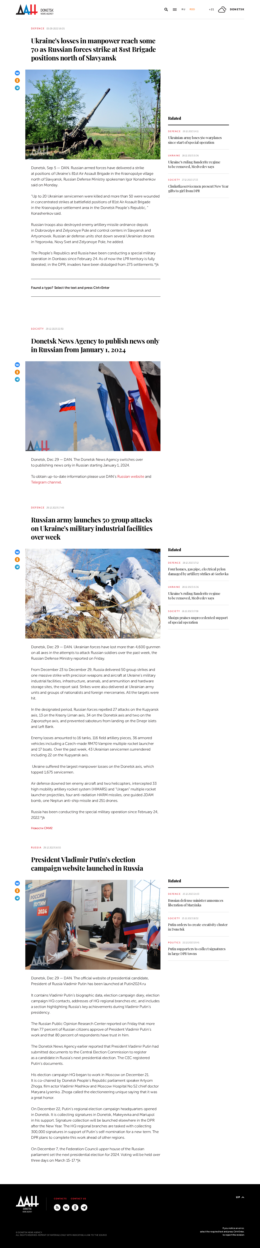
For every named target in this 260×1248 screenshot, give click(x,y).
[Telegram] (17, 87)
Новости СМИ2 (42, 828)
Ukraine (174, 155)
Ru (184, 9)
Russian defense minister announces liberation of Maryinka (195, 902)
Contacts (60, 1198)
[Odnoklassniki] (17, 80)
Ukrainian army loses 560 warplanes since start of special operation (195, 140)
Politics (174, 942)
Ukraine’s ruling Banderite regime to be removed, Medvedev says (194, 164)
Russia (36, 847)
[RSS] (57, 1207)
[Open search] (166, 9)
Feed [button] (192, 9)
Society (174, 179)
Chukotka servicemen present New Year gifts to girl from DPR (198, 188)
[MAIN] (84, 1207)
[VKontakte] (17, 73)
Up (238, 1197)
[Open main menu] (175, 9)
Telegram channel (46, 482)
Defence (38, 28)
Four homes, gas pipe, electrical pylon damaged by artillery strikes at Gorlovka (198, 571)
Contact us (78, 1198)
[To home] (34, 9)
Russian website (130, 476)
